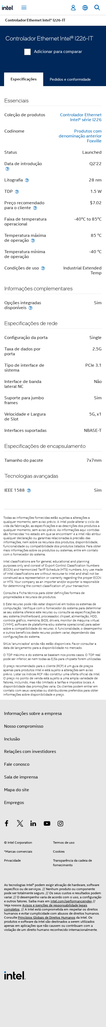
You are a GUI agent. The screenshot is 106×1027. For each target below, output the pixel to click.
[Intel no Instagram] (60, 824)
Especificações (24, 79)
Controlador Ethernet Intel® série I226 (81, 117)
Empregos (14, 802)
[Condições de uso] (43, 268)
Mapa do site (16, 790)
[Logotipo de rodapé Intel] (15, 975)
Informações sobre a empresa (33, 713)
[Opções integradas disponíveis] (30, 307)
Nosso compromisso (23, 726)
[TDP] (17, 191)
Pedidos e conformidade (70, 79)
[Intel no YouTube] (47, 824)
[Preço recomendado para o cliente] (35, 207)
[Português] (85, 7)
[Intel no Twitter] (20, 824)
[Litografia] (27, 180)
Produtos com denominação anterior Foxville (80, 136)
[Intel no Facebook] (6, 824)
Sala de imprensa (21, 777)
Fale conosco (16, 764)
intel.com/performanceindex (71, 901)
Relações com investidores (30, 751)
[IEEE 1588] (29, 490)
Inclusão (12, 739)
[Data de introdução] (7, 168)
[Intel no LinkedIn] (33, 824)
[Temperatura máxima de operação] (33, 240)
